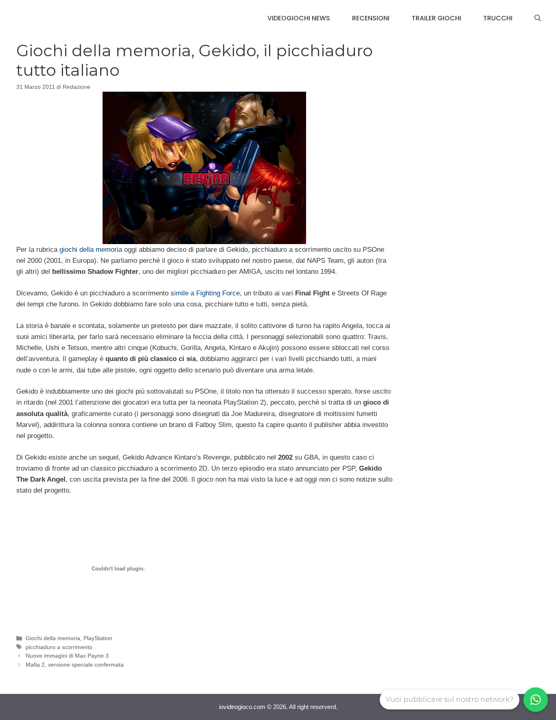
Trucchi (497, 18)
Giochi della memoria (53, 638)
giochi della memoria (90, 249)
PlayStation (97, 638)
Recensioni (371, 18)
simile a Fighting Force (205, 293)
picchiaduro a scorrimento (59, 647)
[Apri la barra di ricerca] (537, 18)
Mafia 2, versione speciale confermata (75, 664)
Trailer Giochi (436, 18)
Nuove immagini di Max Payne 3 (67, 655)
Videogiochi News (298, 18)
